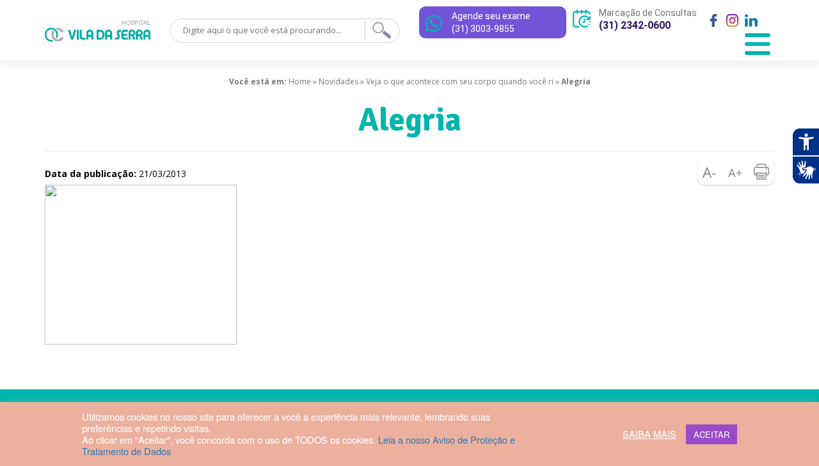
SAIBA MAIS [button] (649, 434)
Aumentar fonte (736, 172)
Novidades (338, 81)
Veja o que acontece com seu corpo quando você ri (459, 81)
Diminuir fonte (710, 172)
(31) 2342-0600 (635, 25)
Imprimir (761, 172)
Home (300, 81)
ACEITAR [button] (711, 434)
